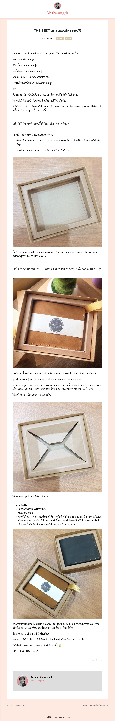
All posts (41, 680)
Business (60, 38)
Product (69, 38)
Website (33, 680)
